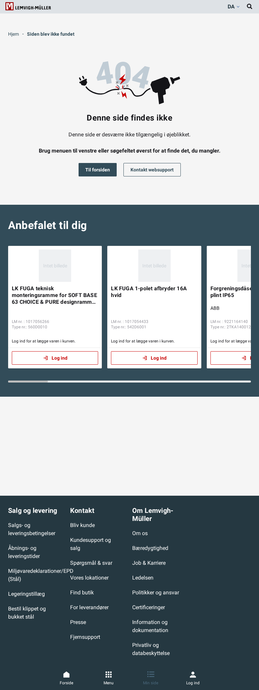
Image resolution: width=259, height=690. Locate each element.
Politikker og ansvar (155, 592)
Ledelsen (142, 577)
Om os (140, 533)
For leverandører (89, 607)
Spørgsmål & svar (91, 563)
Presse (78, 622)
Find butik (82, 592)
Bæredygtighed (150, 548)
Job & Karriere (149, 563)
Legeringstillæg (26, 594)
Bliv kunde (82, 525)
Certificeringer (148, 607)
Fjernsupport (85, 637)
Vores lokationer (89, 577)
